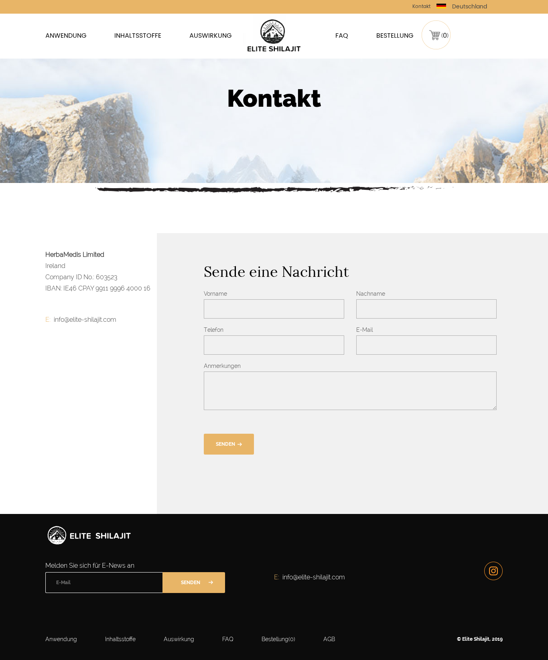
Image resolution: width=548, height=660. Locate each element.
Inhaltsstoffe (137, 35)
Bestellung (394, 35)
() (445, 35)
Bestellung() (278, 639)
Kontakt (421, 6)
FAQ (341, 35)
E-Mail (364, 330)
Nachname (370, 293)
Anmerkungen (222, 366)
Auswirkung (210, 35)
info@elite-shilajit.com (85, 319)
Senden (225, 444)
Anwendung (65, 35)
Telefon (213, 330)
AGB (329, 639)
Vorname (215, 293)
